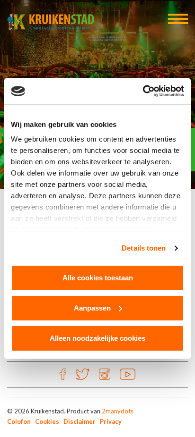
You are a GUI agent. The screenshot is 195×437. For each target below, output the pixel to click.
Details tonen (144, 248)
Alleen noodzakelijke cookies (97, 338)
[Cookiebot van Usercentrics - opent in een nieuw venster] (142, 91)
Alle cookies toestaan (97, 278)
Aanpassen (92, 308)
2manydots (117, 411)
